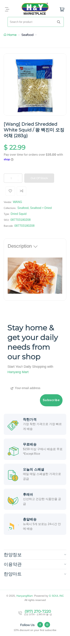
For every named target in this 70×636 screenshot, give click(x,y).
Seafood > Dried (41, 207)
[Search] (59, 22)
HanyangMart (24, 595)
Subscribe (51, 400)
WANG (17, 202)
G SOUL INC (56, 595)
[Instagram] (47, 624)
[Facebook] (40, 624)
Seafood (27, 35)
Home (12, 35)
